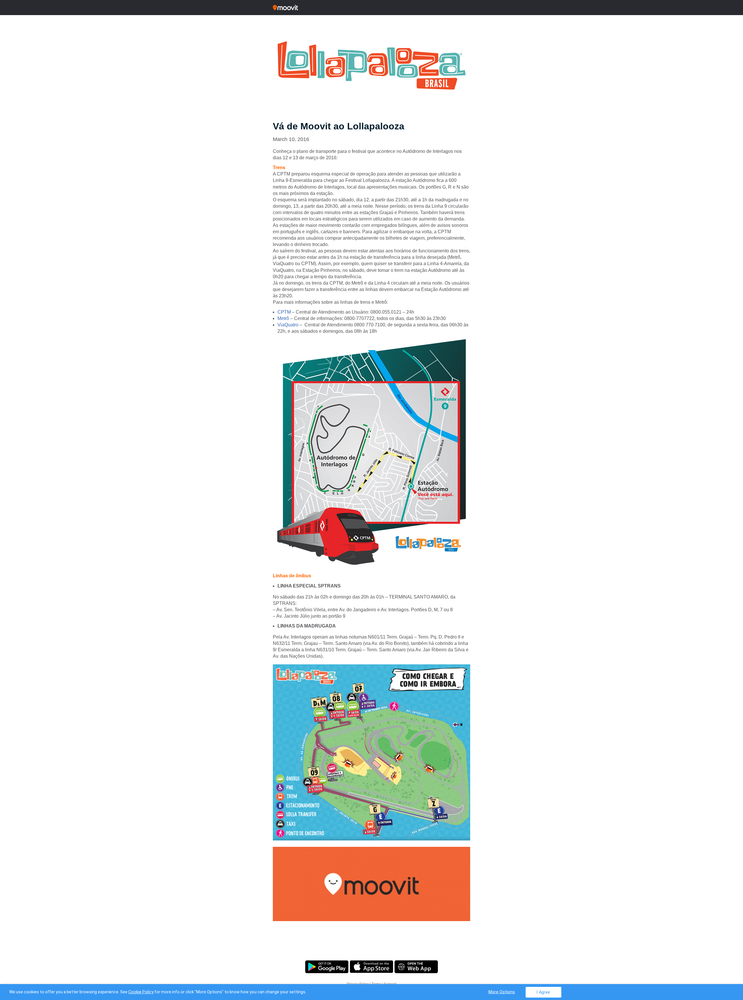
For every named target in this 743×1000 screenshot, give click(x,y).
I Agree (543, 992)
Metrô (283, 318)
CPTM (284, 312)
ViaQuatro (287, 324)
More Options (501, 991)
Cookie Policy (141, 992)
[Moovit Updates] (371, 7)
